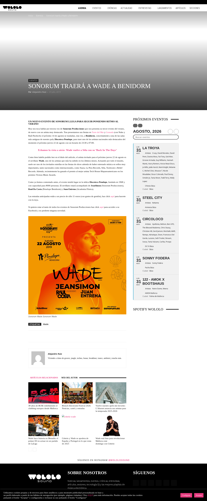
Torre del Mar (98, 132)
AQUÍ (90, 495)
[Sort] (140, 125)
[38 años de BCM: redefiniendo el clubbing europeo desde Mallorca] (43, 392)
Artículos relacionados (44, 378)
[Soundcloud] (55, 363)
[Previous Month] (170, 131)
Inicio (30, 15)
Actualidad (126, 8)
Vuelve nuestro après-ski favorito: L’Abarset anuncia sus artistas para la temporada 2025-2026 (111, 408)
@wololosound (119, 460)
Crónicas (112, 8)
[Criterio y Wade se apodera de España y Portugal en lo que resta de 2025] (77, 425)
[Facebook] (179, 2)
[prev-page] (30, 449)
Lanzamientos (165, 8)
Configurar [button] (186, 495)
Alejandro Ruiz (39, 92)
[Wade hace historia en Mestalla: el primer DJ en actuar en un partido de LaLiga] (43, 425)
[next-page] (34, 449)
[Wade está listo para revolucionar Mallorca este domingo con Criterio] (111, 425)
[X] (65, 363)
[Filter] (135, 125)
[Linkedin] (188, 2)
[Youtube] (202, 2)
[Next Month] (176, 131)
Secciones (195, 8)
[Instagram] (183, 2)
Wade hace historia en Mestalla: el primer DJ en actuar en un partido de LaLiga (43, 441)
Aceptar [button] (199, 495)
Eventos (97, 8)
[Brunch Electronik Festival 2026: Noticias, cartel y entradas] (77, 392)
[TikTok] (197, 2)
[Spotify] (193, 2)
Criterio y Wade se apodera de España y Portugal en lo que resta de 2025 (76, 441)
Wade (45, 324)
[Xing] (70, 363)
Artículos (181, 8)
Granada (109, 132)
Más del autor (69, 378)
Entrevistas (145, 8)
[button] (174, 2)
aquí (113, 196)
